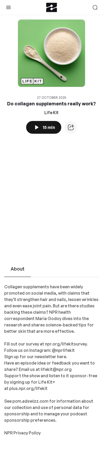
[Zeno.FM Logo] (51, 7)
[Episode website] (70, 127)
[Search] (95, 7)
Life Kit (51, 112)
